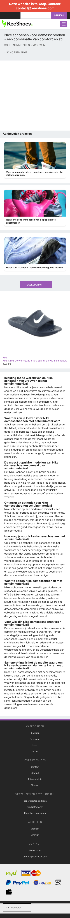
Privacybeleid (35, 779)
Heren (35, 745)
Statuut (35, 773)
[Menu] (63, 24)
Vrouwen (35, 739)
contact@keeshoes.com (35, 8)
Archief (35, 834)
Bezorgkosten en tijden (35, 800)
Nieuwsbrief (35, 850)
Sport (35, 751)
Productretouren (35, 807)
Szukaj (59, 15)
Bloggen (35, 828)
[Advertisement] (35, 96)
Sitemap (35, 785)
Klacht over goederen (35, 813)
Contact (35, 767)
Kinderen (35, 733)
